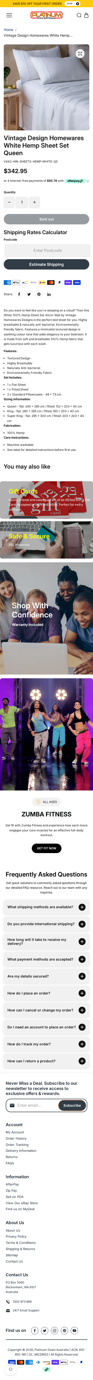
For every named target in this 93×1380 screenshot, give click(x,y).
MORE (70, 3)
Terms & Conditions (21, 1243)
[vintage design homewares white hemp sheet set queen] (80, 53)
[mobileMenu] (9, 15)
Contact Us (14, 1261)
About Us (13, 1230)
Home (8, 29)
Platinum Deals (45, 1350)
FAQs (10, 1163)
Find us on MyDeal (20, 1209)
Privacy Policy (16, 1236)
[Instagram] (54, 1330)
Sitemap (12, 1255)
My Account (15, 1132)
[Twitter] (29, 294)
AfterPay (12, 1184)
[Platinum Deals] (46, 15)
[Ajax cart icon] (86, 15)
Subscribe (72, 1105)
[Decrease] (9, 202)
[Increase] (34, 202)
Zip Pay (11, 1190)
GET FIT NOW (46, 848)
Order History (16, 1138)
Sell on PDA (15, 1197)
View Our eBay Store (22, 1203)
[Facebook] (19, 294)
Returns (12, 1157)
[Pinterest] (39, 294)
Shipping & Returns (20, 1249)
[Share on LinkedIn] (49, 294)
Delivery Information (21, 1151)
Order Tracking (17, 1145)
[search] (79, 15)
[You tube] (74, 1330)
